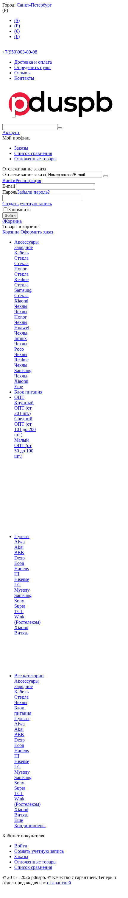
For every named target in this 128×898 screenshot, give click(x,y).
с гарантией (59, 882)
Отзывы (22, 72)
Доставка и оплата (33, 62)
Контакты (24, 78)
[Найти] (59, 128)
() (17, 25)
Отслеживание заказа (24, 174)
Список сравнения (33, 153)
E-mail (8, 186)
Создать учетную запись (27, 203)
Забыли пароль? (33, 192)
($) (17, 20)
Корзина (10, 231)
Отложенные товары (35, 158)
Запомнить (19, 209)
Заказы (21, 148)
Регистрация (28, 180)
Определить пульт (32, 67)
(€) (17, 31)
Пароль (9, 192)
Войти (8, 180)
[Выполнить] (105, 176)
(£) (17, 36)
